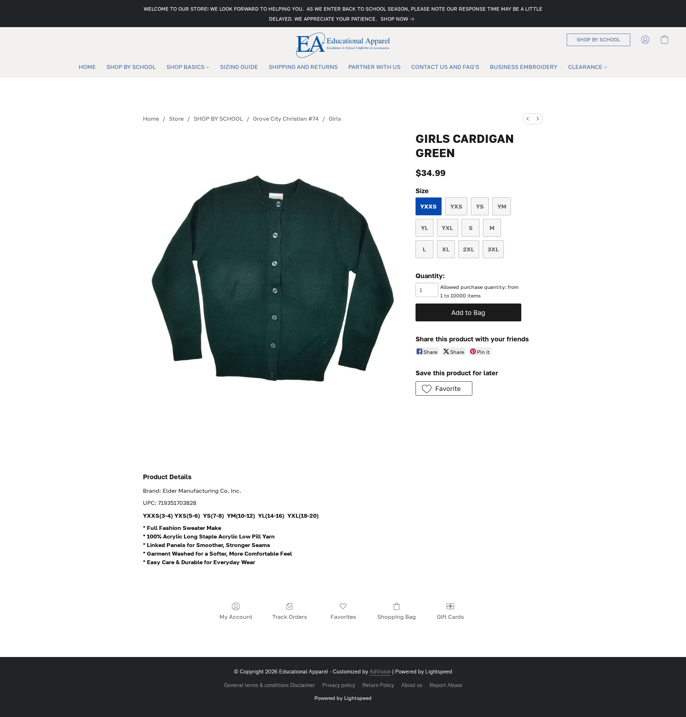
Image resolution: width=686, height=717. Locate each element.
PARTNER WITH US (374, 66)
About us (411, 685)
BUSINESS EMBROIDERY (523, 66)
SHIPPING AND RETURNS (303, 66)
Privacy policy (338, 685)
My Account (235, 616)
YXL (447, 227)
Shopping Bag (396, 616)
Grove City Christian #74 (286, 118)
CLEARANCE (586, 66)
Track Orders (289, 616)
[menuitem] (528, 119)
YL (424, 227)
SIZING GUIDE (239, 66)
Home (151, 118)
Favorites (343, 616)
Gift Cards (450, 616)
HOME (87, 66)
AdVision (380, 672)
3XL (493, 249)
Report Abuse (445, 685)
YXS (456, 206)
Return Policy (378, 685)
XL (445, 249)
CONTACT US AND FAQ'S (445, 66)
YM (501, 206)
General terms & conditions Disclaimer (269, 685)
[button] (343, 45)
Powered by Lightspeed (343, 698)
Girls (335, 118)
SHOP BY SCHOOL (131, 66)
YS (480, 206)
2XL (468, 249)
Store (176, 118)
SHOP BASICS (186, 66)
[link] (399, 19)
